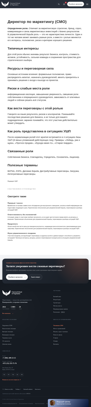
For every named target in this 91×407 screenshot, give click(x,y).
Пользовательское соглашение (26, 403)
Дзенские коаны (6, 344)
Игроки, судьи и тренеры (60, 331)
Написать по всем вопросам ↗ (11, 379)
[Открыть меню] (87, 4)
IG (17, 374)
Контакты (56, 344)
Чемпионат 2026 (58, 325)
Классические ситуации (9, 328)
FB (21, 374)
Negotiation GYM (7, 325)
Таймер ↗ (18, 389)
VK (13, 374)
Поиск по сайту (9, 389)
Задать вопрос (35, 277)
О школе (55, 338)
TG (4, 374)
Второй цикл (57, 299)
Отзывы (55, 341)
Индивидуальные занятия (60, 309)
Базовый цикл (57, 296)
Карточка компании (39, 403)
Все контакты (7, 313)
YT (8, 374)
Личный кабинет (28, 389)
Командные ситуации (8, 334)
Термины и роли (7, 338)
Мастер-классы (57, 305)
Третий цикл (56, 302)
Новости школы (57, 334)
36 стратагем (6, 341)
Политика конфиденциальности (9, 403)
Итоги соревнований (59, 328)
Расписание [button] (58, 312)
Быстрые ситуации (7, 331)
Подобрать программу (75, 4)
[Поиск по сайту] (59, 4)
